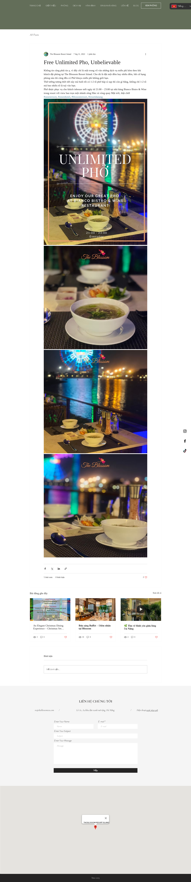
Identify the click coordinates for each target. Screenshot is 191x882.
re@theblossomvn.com (44, 710)
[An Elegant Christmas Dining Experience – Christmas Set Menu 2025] (50, 609)
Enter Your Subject (62, 731)
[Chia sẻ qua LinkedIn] (58, 568)
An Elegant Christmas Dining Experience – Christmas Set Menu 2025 (48, 627)
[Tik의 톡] (185, 451)
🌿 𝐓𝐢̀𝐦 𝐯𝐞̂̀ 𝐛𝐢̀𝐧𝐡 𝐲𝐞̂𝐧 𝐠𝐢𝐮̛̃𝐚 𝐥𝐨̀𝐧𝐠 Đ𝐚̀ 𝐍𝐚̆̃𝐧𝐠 (140, 627)
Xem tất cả (157, 593)
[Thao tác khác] (145, 54)
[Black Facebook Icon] (185, 441)
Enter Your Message (62, 740)
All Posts (34, 35)
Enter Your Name (61, 721)
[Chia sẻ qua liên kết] (65, 568)
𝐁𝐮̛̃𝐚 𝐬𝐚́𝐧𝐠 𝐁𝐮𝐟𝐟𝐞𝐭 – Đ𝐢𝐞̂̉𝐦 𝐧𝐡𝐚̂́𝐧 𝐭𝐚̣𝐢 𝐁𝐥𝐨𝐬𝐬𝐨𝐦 (95, 627)
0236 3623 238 (152, 710)
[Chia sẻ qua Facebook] (45, 568)
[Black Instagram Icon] (185, 431)
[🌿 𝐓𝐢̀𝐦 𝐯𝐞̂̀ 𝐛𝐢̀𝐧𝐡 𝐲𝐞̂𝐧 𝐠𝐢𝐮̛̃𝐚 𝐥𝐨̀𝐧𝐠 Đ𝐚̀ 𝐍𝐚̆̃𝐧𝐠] (141, 609)
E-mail (101, 721)
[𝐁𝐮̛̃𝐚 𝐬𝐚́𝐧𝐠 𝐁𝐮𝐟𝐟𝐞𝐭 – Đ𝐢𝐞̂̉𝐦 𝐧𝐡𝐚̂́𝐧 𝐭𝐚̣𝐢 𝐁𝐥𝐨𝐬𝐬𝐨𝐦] (95, 609)
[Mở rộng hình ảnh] (95, 172)
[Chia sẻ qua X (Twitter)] (52, 568)
